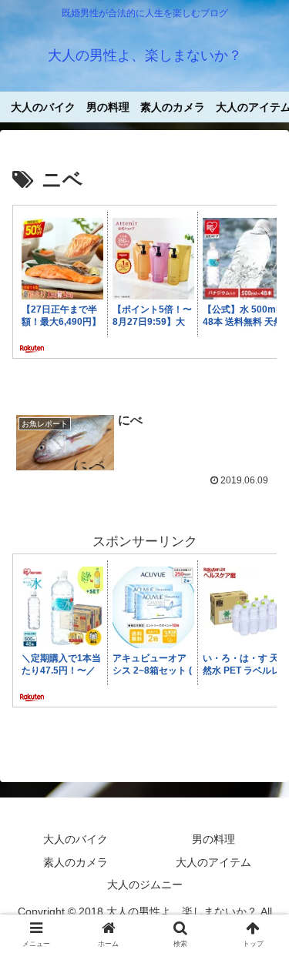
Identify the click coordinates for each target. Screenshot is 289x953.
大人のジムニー (145, 884)
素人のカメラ (75, 862)
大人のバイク (75, 839)
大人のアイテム (213, 862)
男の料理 (213, 839)
